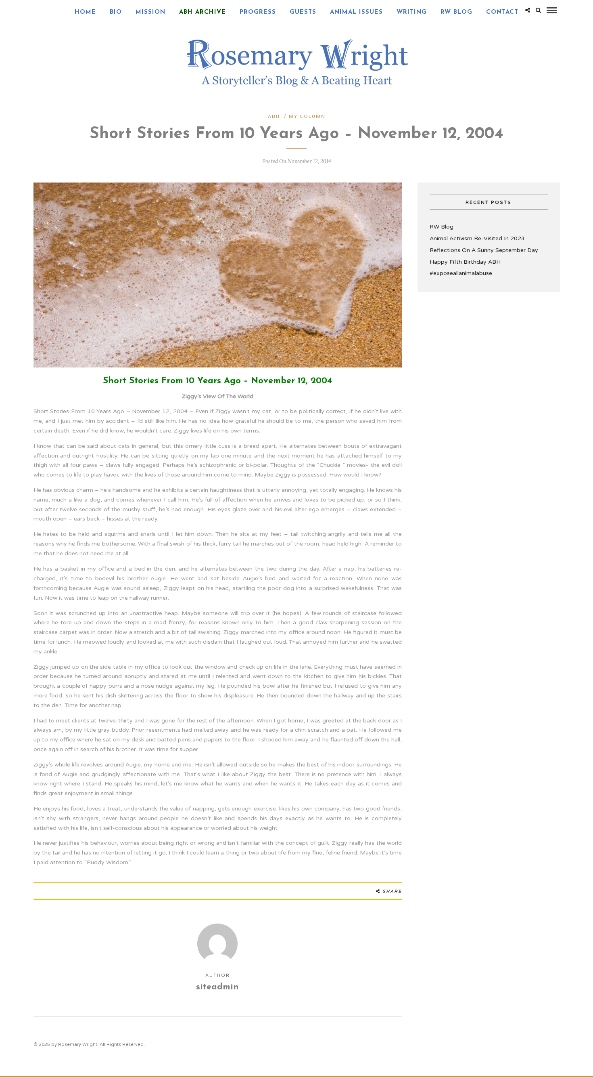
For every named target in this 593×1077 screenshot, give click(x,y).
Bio (116, 12)
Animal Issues (356, 12)
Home (85, 12)
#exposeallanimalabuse (461, 273)
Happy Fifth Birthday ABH (465, 261)
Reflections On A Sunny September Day (484, 250)
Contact (502, 12)
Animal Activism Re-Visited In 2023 (477, 238)
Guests (303, 12)
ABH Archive (202, 12)
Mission (150, 12)
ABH (274, 116)
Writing (412, 12)
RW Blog (456, 12)
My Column (307, 116)
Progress (258, 12)
